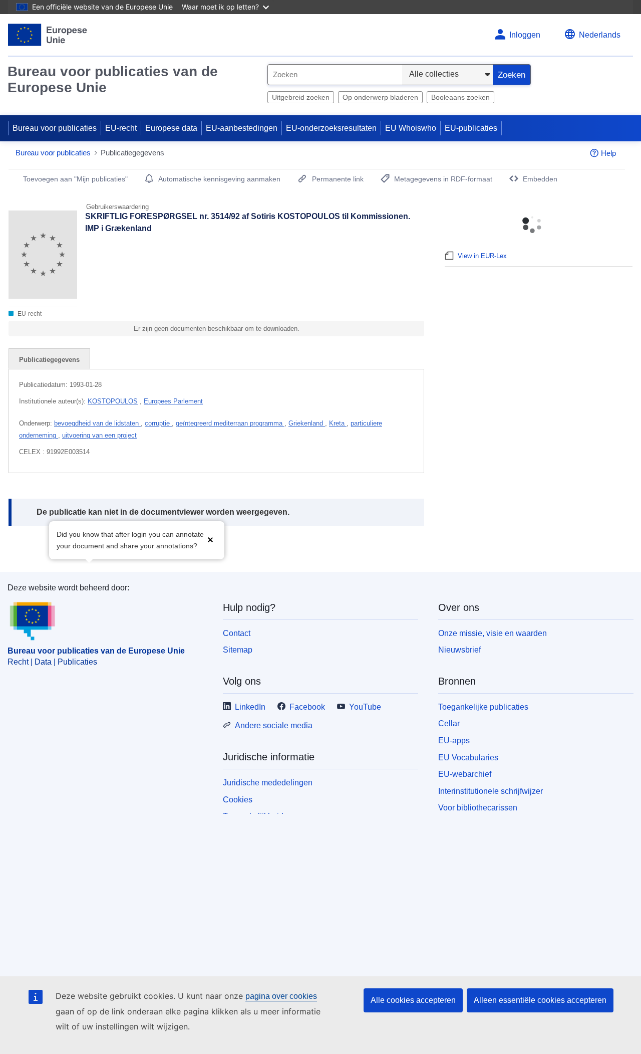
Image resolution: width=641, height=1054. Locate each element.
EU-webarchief (464, 774)
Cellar (449, 723)
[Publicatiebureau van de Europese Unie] (48, 35)
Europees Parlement (173, 401)
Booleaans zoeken (460, 97)
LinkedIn (250, 707)
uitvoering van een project (99, 435)
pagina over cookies (281, 996)
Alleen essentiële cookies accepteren (540, 1000)
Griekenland (306, 423)
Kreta (338, 423)
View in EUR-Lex (482, 256)
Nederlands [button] (599, 35)
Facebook (307, 707)
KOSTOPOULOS (113, 401)
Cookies (237, 799)
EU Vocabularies (468, 757)
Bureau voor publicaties (55, 128)
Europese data (171, 128)
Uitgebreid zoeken (301, 97)
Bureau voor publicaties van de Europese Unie (113, 79)
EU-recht (121, 128)
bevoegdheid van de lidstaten (97, 423)
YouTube (365, 707)
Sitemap (237, 650)
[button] (210, 539)
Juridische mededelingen (267, 782)
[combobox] (335, 75)
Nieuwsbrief (459, 650)
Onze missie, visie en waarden (492, 633)
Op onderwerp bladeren (380, 97)
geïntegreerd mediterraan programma (230, 423)
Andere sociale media (273, 725)
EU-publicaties (471, 128)
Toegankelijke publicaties (483, 707)
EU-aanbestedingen (241, 128)
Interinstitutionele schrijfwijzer (490, 791)
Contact (236, 633)
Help (608, 153)
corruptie (158, 423)
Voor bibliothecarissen (477, 807)
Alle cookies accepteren (413, 1000)
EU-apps (454, 740)
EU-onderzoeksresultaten (331, 128)
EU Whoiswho (410, 128)
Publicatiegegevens (49, 359)
